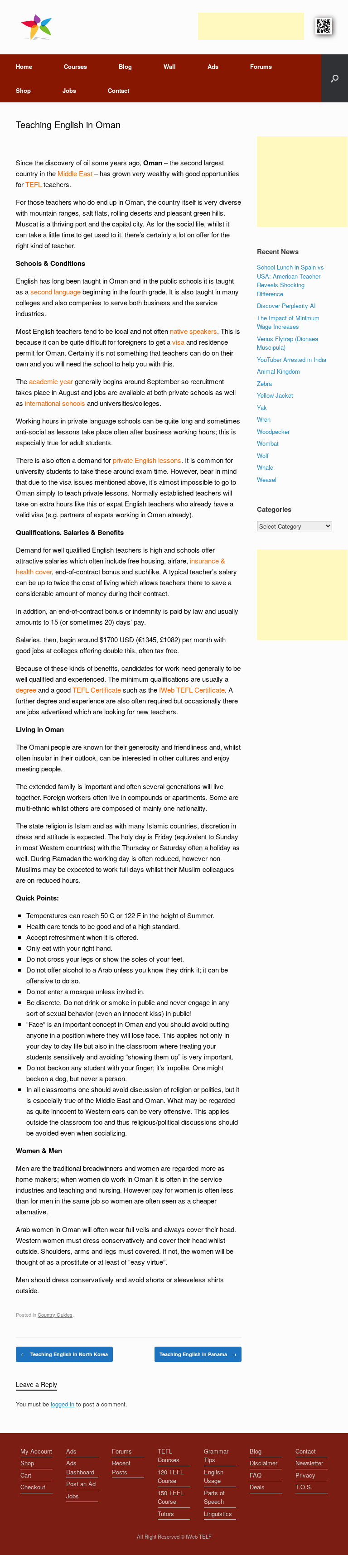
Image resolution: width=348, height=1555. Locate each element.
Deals (257, 1487)
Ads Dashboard (80, 1467)
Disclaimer (263, 1463)
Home (24, 66)
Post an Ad (81, 1483)
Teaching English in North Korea (64, 1354)
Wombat (268, 443)
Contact (118, 90)
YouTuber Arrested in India (291, 359)
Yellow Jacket (275, 395)
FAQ (255, 1475)
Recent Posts (121, 1467)
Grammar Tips (216, 1455)
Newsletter (309, 1463)
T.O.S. (304, 1487)
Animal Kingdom (278, 371)
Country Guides (55, 1314)
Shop (23, 90)
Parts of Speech (214, 1497)
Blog (125, 66)
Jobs (69, 90)
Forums (261, 66)
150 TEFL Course (171, 1497)
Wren (264, 419)
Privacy (305, 1475)
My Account (36, 1451)
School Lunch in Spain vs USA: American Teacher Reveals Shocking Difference (290, 280)
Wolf (263, 455)
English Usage (213, 1476)
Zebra (264, 383)
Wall (170, 66)
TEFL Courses (168, 1455)
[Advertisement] (251, 26)
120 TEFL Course (171, 1476)
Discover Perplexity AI (286, 305)
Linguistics (218, 1513)
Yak (262, 407)
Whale (265, 467)
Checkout (32, 1487)
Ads (213, 66)
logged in (62, 1404)
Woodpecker (273, 431)
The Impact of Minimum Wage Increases (288, 322)
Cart (25, 1475)
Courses (75, 66)
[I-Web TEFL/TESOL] (38, 27)
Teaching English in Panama (198, 1354)
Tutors (166, 1513)
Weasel (266, 479)
